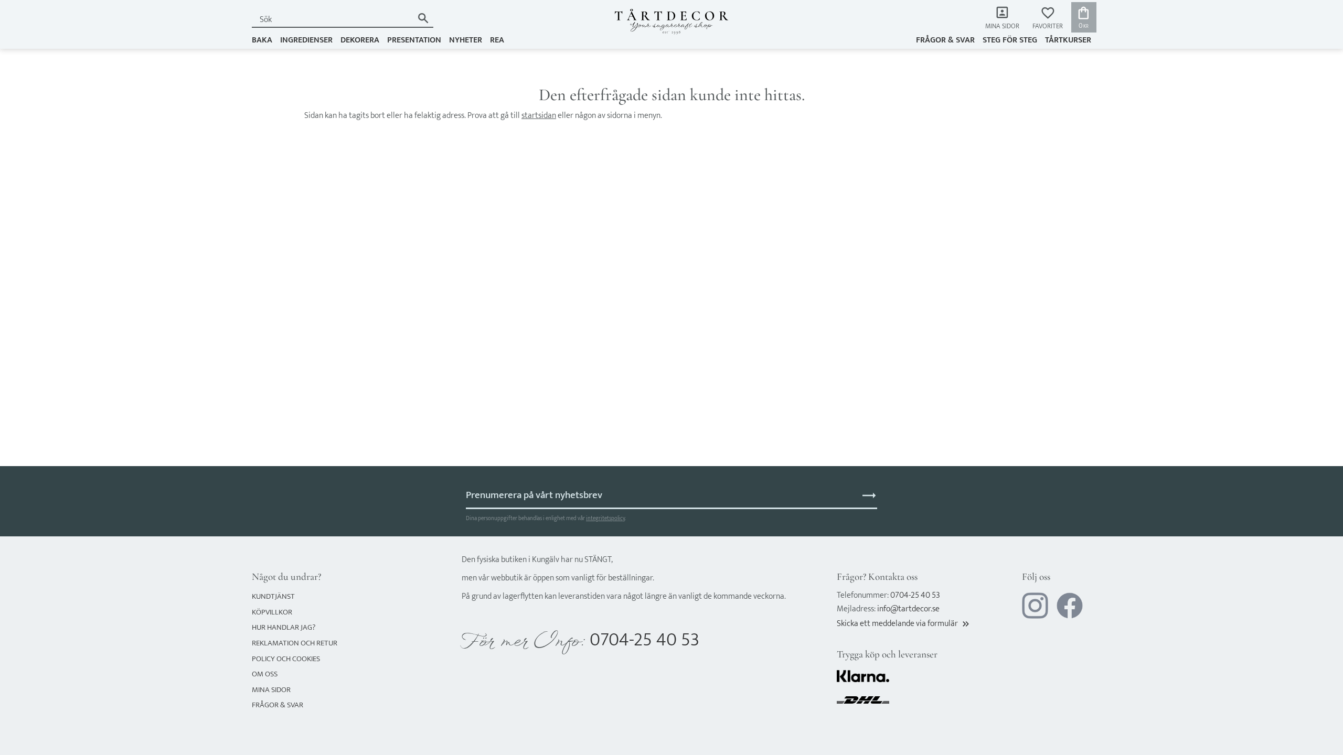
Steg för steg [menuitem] (1010, 40)
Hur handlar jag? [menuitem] (283, 627)
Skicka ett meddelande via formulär (904, 624)
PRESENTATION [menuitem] (414, 40)
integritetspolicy (605, 518)
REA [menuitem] (497, 40)
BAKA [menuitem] (262, 40)
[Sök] (423, 18)
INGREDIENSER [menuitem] (306, 40)
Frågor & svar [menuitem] (945, 40)
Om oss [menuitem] (265, 674)
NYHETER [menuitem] (465, 40)
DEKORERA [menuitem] (359, 40)
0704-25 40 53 (644, 639)
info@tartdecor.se (908, 609)
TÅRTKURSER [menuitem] (1068, 40)
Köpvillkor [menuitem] (272, 612)
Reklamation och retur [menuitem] (294, 643)
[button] (1047, 18)
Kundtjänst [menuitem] (273, 596)
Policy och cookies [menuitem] (286, 658)
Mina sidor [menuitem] (1002, 26)
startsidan (538, 116)
